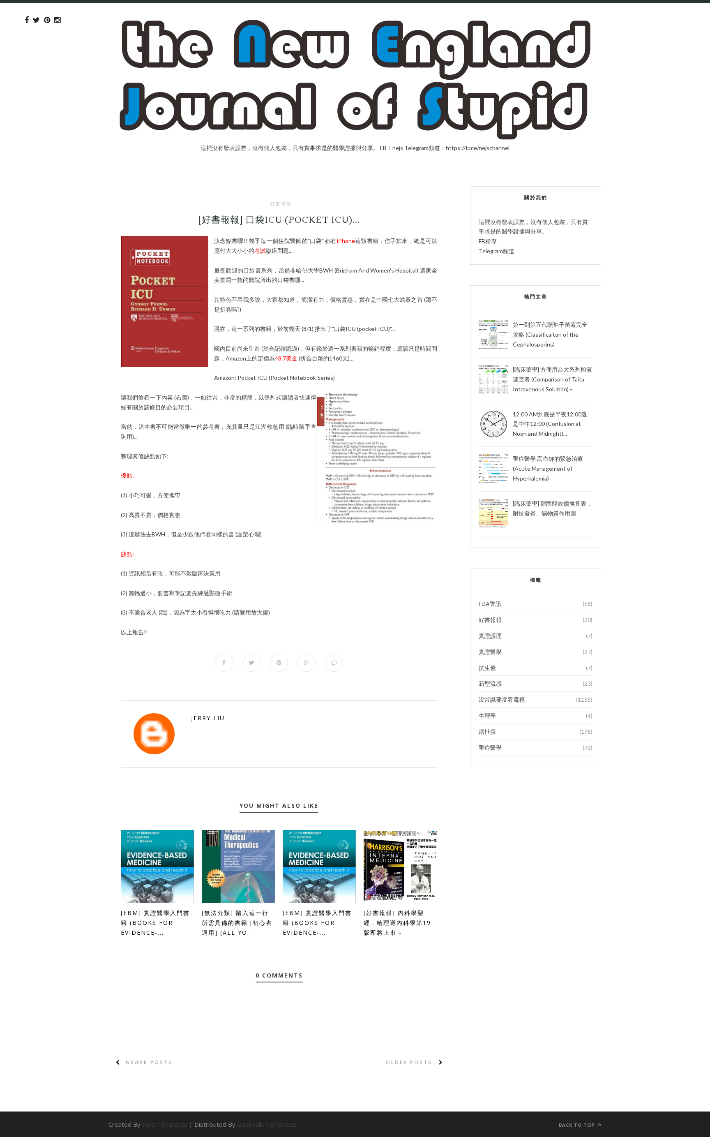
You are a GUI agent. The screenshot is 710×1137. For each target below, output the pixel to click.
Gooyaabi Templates (266, 1124)
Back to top (577, 1125)
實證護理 (490, 635)
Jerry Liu (208, 718)
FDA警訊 (490, 603)
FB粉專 (488, 241)
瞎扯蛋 (487, 731)
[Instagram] (57, 20)
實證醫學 (490, 651)
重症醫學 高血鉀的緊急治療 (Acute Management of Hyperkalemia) (548, 468)
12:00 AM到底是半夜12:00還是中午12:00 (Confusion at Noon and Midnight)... (550, 424)
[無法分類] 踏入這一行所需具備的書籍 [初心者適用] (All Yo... (237, 922)
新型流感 (490, 683)
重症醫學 (490, 747)
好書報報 (280, 204)
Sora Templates (164, 1124)
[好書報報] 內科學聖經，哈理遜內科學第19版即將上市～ (397, 922)
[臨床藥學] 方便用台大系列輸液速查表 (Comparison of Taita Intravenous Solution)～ (552, 379)
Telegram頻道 (496, 250)
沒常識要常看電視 (502, 699)
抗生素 (487, 667)
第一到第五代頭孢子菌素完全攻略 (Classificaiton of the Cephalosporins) (550, 334)
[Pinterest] (47, 20)
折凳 (225, 309)
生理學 (487, 715)
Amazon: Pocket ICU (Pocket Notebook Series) (274, 377)
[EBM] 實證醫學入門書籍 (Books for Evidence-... (155, 922)
